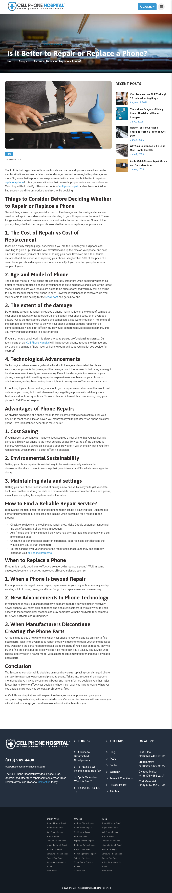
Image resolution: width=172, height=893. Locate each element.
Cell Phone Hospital (38, 342)
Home (11, 61)
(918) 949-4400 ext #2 (152, 765)
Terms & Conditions (121, 778)
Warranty (115, 771)
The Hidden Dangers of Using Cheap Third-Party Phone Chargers (146, 113)
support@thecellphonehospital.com (25, 766)
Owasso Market (148, 771)
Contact (114, 765)
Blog (22, 61)
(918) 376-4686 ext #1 (152, 775)
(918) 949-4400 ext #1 (152, 756)
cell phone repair (69, 186)
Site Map (115, 791)
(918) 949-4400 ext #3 (152, 785)
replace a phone (14, 182)
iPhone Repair (53, 836)
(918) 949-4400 (19, 760)
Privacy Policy (118, 785)
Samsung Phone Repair (57, 854)
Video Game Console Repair (56, 864)
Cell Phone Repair (55, 832)
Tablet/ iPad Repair (55, 858)
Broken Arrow (146, 761)
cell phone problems (40, 553)
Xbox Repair (52, 871)
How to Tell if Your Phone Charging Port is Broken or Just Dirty (147, 131)
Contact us (44, 782)
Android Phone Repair (57, 823)
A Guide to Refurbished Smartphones (82, 756)
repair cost (52, 297)
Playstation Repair (54, 849)
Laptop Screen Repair (56, 841)
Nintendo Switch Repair (57, 845)
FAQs (113, 758)
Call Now (148, 6)
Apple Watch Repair (55, 828)
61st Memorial (147, 781)
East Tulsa (145, 752)
